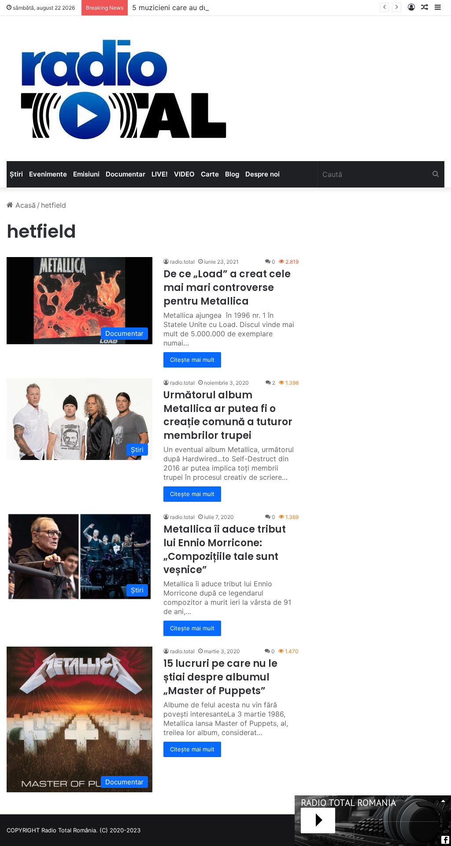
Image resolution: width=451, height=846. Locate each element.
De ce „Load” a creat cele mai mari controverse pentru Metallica (227, 287)
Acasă (24, 205)
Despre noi (262, 174)
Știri (16, 174)
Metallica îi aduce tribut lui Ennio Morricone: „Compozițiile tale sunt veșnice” (224, 549)
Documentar (125, 174)
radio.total (182, 261)
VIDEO (184, 174)
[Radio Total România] (122, 88)
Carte (210, 174)
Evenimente (48, 174)
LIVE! (160, 174)
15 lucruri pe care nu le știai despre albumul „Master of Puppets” (220, 677)
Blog (232, 174)
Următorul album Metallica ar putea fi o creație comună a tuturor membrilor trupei (227, 415)
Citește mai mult (192, 359)
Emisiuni (86, 174)
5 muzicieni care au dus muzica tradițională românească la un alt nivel (249, 7)
